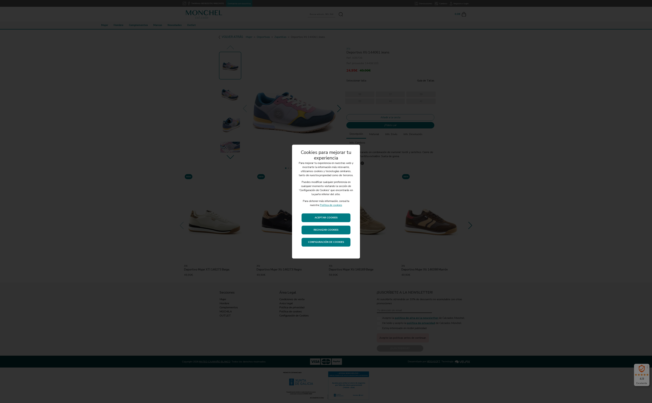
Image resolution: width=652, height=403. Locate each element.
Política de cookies (331, 205)
